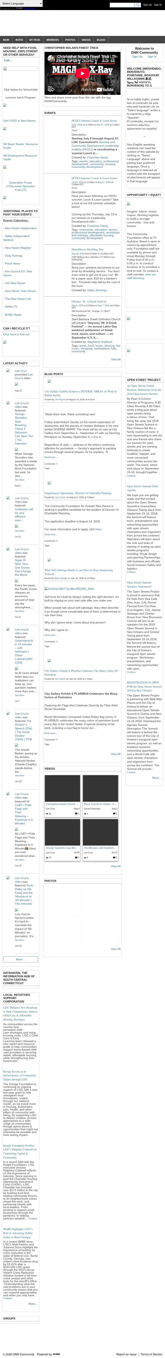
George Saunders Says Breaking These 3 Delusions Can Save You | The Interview (62, 848)
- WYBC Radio (12, 314)
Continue (33, 1218)
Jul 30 (76, 852)
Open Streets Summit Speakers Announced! (139, 584)
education (95, 161)
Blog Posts (53, 374)
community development (87, 166)
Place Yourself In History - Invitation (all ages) (100, 804)
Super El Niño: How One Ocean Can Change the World (23, 567)
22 (49, 857)
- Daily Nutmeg (12, 255)
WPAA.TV (11, 306)
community (96, 164)
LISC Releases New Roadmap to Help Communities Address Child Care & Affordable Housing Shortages (20, 1013)
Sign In (158, 4)
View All (116, 359)
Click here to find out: (16, 334)
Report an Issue (126, 1354)
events (83, 161)
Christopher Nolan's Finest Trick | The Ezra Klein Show (62, 804)
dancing (109, 345)
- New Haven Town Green (19, 291)
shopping (86, 348)
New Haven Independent (21, 228)
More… (20, 959)
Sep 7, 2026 (103, 305)
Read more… (51, 457)
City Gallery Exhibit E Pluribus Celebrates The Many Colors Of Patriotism (81, 672)
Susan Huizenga (92, 808)
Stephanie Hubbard (99, 341)
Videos (49, 768)
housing (110, 164)
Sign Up (147, 4)
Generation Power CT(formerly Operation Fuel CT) (20, 186)
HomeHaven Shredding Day (88, 249)
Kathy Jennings (97, 290)
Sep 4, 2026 (77, 305)
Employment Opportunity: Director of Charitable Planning (77, 493)
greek (83, 345)
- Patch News (11, 263)
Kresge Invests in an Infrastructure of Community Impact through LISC (19, 1075)
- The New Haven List (17, 298)
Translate (29, 8)
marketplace (102, 348)
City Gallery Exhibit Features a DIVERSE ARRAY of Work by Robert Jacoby (80, 393)
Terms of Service (151, 1354)
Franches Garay (97, 157)
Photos (50, 880)
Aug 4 (76, 808)
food (91, 345)
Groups (9, 1318)
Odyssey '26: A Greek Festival (89, 301)
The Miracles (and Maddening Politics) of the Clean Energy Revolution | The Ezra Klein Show (100, 848)
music (99, 345)
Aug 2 (115, 808)
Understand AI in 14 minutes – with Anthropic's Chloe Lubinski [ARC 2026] (24, 651)
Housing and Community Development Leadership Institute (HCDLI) (95, 145)
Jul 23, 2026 (78, 182)
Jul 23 (115, 852)
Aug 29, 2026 (78, 253)
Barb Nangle (61, 578)
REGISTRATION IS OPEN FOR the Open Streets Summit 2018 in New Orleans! (144, 686)
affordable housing (101, 235)
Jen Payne (60, 399)
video (18, 406)
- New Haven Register (17, 247)
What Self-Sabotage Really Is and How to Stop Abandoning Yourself (78, 572)
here (98, 529)
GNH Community (38, 25)
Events (50, 113)
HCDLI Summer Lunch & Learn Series (94, 120)
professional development (88, 232)
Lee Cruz (50, 808)
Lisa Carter (60, 497)
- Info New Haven (14, 283)
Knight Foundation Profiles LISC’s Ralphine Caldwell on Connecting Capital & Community (20, 1151)
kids (113, 348)
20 (49, 813)
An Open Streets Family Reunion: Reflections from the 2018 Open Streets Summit (144, 389)
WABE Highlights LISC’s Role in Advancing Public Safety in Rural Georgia (18, 1233)
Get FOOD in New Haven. (19, 120)
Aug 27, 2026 (102, 124)
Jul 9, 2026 (77, 124)
